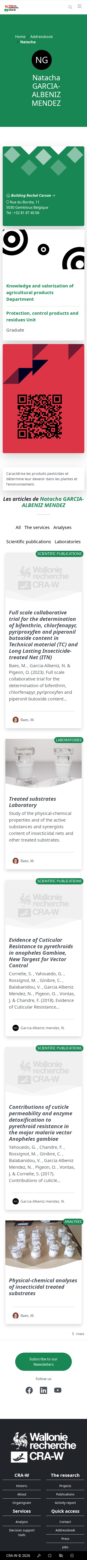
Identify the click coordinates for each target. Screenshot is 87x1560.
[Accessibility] (61, 1555)
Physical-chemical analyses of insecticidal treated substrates (43, 1287)
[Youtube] (57, 1390)
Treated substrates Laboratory (32, 802)
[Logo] (43, 1447)
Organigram (21, 1503)
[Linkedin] (43, 1390)
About (21, 1494)
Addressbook (41, 36)
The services (37, 527)
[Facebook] (29, 1390)
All (18, 527)
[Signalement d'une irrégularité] (72, 1555)
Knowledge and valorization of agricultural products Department (40, 292)
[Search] (70, 7)
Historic (21, 1486)
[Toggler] (79, 6)
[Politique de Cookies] (49, 1555)
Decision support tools (22, 1532)
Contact (65, 1522)
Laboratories (68, 542)
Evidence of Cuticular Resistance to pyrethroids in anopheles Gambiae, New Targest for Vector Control (41, 952)
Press (65, 1538)
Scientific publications (28, 542)
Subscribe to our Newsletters (43, 1362)
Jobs (65, 1547)
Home (20, 36)
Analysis (22, 1522)
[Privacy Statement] (39, 1555)
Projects (65, 1486)
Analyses (62, 527)
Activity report (65, 1503)
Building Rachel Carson (31, 195)
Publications (65, 1494)
